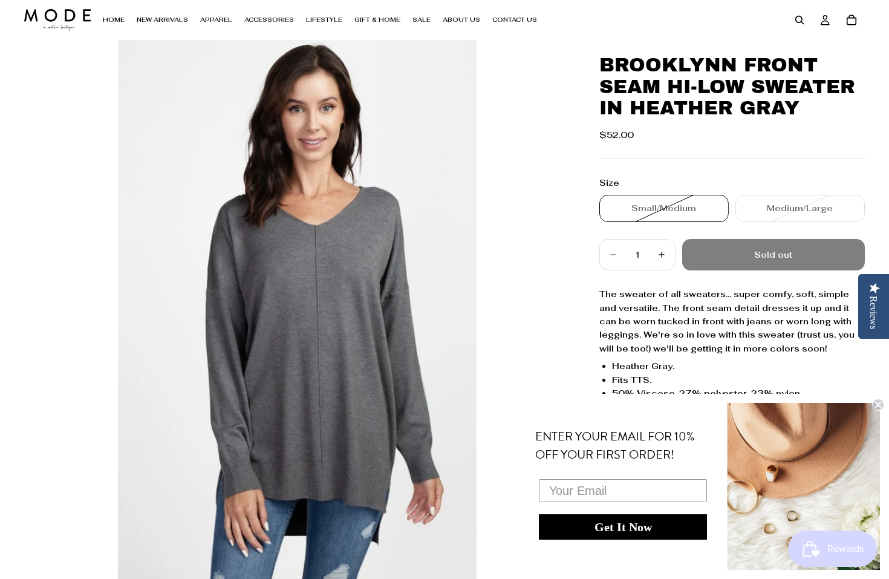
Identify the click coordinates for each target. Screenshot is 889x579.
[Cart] (851, 20)
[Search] (799, 20)
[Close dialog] (878, 405)
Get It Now (623, 527)
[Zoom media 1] (297, 309)
